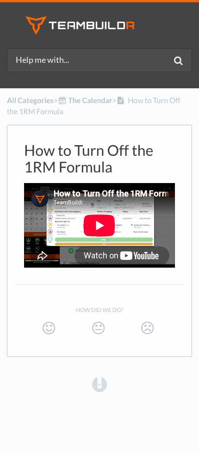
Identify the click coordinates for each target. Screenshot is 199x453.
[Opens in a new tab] (99, 384)
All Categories (30, 100)
